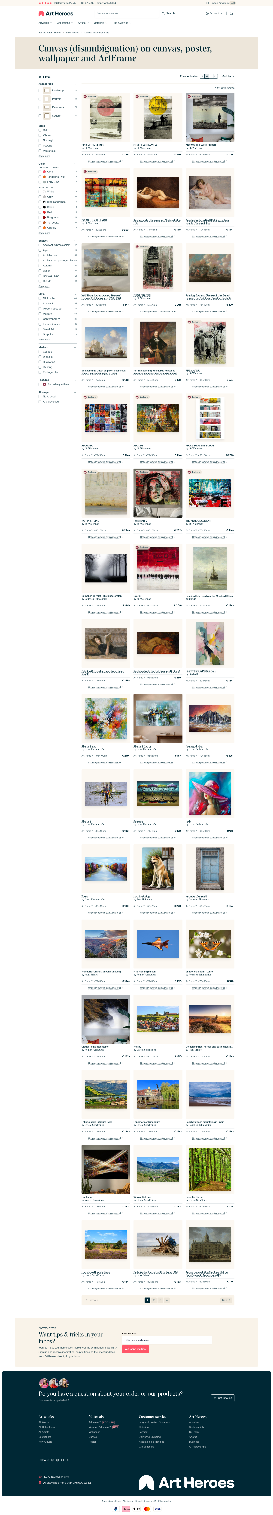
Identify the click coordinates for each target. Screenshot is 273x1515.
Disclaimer (128, 1501)
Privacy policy (164, 1501)
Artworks (44, 23)
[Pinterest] (57, 1460)
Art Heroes (197, 1417)
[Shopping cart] (231, 13)
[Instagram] (52, 1460)
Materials (99, 23)
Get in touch (225, 1398)
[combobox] (127, 13)
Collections (63, 23)
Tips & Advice (120, 23)
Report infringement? (145, 1501)
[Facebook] (62, 1460)
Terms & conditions (111, 1501)
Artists (81, 23)
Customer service (152, 1417)
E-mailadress (129, 1333)
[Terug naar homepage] (56, 13)
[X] (67, 1460)
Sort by (226, 76)
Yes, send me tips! (135, 1349)
